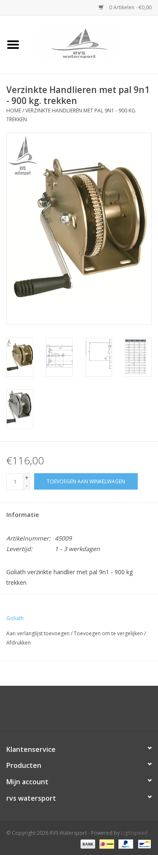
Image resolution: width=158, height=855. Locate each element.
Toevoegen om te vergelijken (109, 633)
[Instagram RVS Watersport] (124, 711)
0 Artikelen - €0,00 (130, 7)
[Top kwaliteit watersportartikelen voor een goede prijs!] (92, 44)
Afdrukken (18, 642)
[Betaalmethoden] (87, 843)
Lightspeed (134, 832)
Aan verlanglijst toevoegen (38, 633)
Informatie (22, 515)
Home (13, 110)
